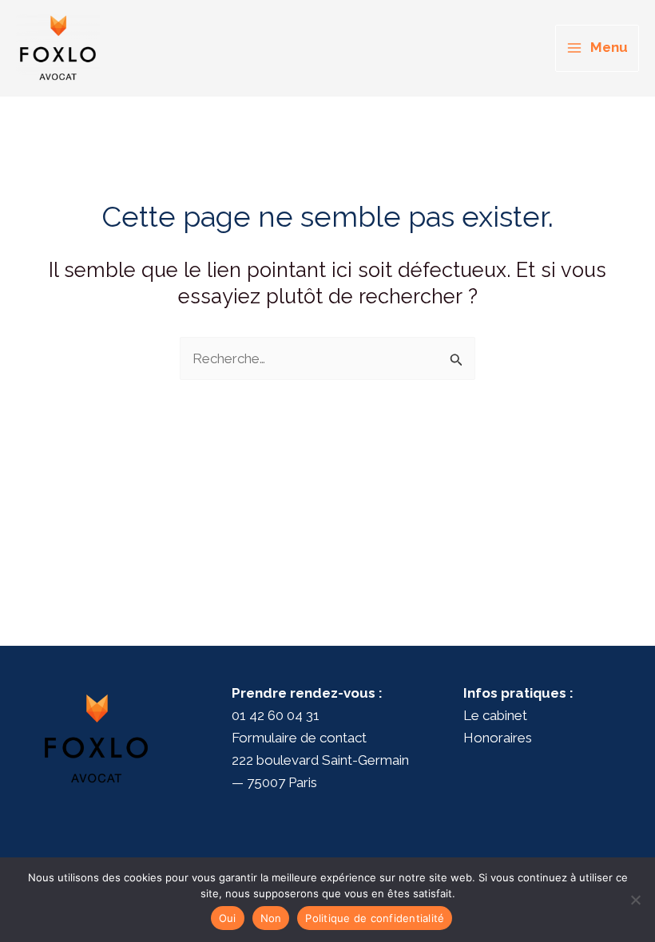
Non (271, 918)
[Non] (635, 900)
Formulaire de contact (299, 738)
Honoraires (497, 738)
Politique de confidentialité (374, 918)
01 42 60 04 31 (276, 715)
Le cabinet (495, 715)
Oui (227, 918)
